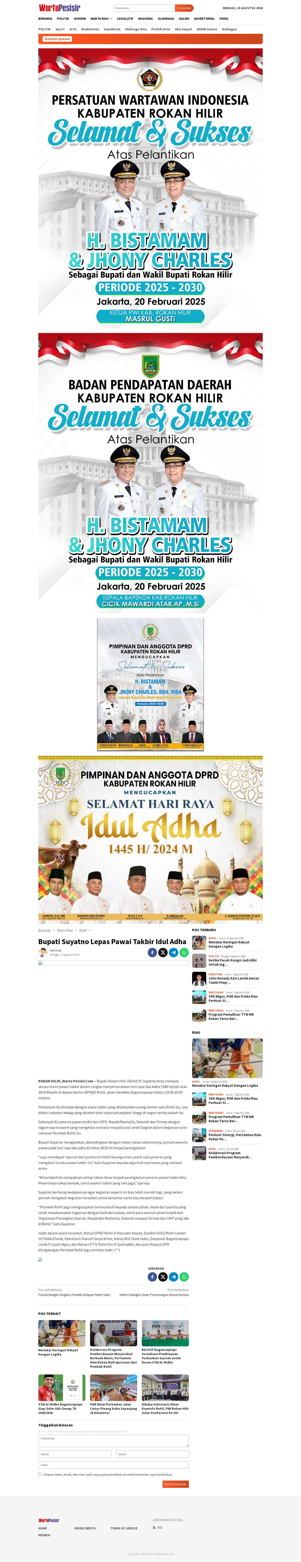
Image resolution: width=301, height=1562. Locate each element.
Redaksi (44, 1535)
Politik (214, 956)
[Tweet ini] (163, 952)
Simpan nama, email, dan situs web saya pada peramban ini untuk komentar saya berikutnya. (108, 1474)
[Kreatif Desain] (40, 1259)
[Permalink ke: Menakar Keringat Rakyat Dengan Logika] (61, 1333)
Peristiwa (215, 974)
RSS (160, 1528)
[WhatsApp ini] (184, 952)
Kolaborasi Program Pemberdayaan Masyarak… (230, 1155)
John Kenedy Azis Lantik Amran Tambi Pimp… (234, 980)
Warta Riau (216, 992)
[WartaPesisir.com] (59, 7)
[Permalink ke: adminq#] (43, 952)
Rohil (212, 938)
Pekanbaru (216, 1131)
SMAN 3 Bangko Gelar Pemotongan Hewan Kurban (154, 1292)
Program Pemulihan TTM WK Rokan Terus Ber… (231, 1017)
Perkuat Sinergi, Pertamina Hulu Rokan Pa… (235, 1137)
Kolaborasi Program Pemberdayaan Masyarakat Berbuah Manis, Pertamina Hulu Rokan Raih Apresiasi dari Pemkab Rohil (113, 1358)
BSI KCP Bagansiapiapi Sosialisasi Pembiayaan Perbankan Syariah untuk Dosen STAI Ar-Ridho (161, 1356)
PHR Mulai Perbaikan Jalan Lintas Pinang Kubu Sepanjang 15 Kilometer (113, 1408)
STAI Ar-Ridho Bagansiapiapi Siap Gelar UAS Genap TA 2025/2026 (60, 1408)
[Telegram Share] (173, 952)
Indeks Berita (84, 1528)
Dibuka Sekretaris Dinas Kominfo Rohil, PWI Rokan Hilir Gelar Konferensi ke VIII (165, 1408)
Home (42, 1528)
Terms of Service (124, 1528)
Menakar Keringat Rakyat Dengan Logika (58, 1352)
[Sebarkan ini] (152, 952)
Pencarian (184, 8)
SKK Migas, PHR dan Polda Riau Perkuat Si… (233, 999)
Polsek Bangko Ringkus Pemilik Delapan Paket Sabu (74, 1292)
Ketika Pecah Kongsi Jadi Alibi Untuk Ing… (233, 962)
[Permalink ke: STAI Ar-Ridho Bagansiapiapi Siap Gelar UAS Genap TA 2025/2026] (61, 1387)
